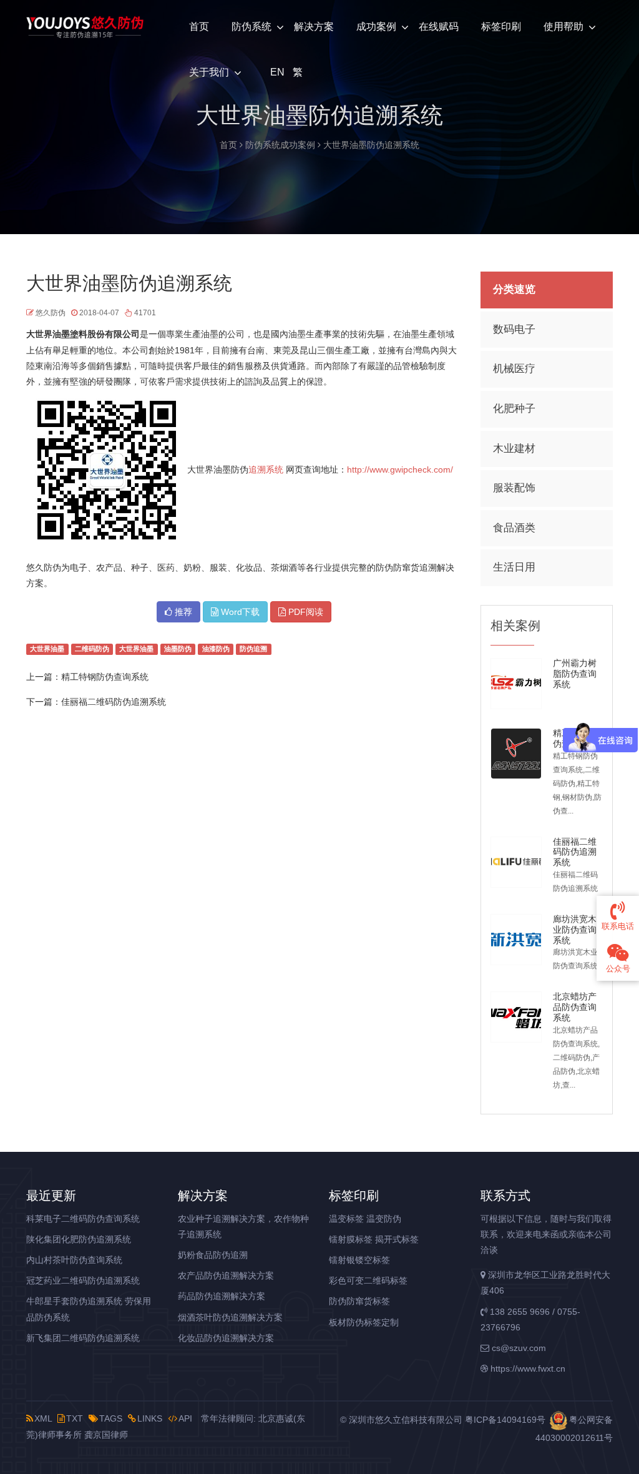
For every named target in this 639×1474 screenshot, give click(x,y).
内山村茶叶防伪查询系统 (74, 1260)
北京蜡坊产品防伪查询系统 (575, 1007)
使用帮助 (563, 26)
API (185, 1418)
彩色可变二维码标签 (368, 1280)
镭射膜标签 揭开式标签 (374, 1239)
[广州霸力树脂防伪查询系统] (516, 683)
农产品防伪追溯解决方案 (226, 1275)
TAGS (110, 1418)
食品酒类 (514, 528)
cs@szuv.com (517, 1348)
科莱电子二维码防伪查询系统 (83, 1219)
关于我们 (209, 72)
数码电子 (514, 329)
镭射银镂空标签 (359, 1260)
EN (275, 72)
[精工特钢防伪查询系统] (516, 753)
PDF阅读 (304, 612)
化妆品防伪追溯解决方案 (226, 1338)
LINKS (149, 1418)
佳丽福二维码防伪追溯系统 (113, 702)
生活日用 (514, 567)
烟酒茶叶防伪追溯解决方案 (230, 1317)
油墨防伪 (178, 649)
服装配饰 (514, 488)
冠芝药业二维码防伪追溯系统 (83, 1280)
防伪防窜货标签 (359, 1301)
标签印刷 (501, 26)
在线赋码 (439, 26)
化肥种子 (514, 409)
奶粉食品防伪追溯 (213, 1255)
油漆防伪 (216, 649)
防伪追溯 (253, 649)
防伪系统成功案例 (280, 145)
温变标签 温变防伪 (365, 1219)
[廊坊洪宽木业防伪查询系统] (516, 939)
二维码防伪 (92, 649)
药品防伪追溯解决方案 (221, 1296)
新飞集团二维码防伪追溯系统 (83, 1338)
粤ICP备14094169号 (505, 1420)
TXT (74, 1418)
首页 (199, 26)
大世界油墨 (47, 649)
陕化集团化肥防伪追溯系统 (78, 1239)
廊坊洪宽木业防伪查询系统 (575, 929)
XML (43, 1418)
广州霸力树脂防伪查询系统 (575, 673)
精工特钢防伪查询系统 (105, 677)
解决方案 (314, 26)
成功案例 (376, 26)
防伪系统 (251, 26)
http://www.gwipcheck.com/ (400, 469)
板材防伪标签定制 (364, 1322)
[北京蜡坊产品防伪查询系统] (516, 1017)
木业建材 (514, 448)
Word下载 (239, 612)
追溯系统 (265, 469)
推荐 (182, 612)
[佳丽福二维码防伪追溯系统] (516, 862)
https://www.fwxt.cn (526, 1368)
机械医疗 (514, 369)
